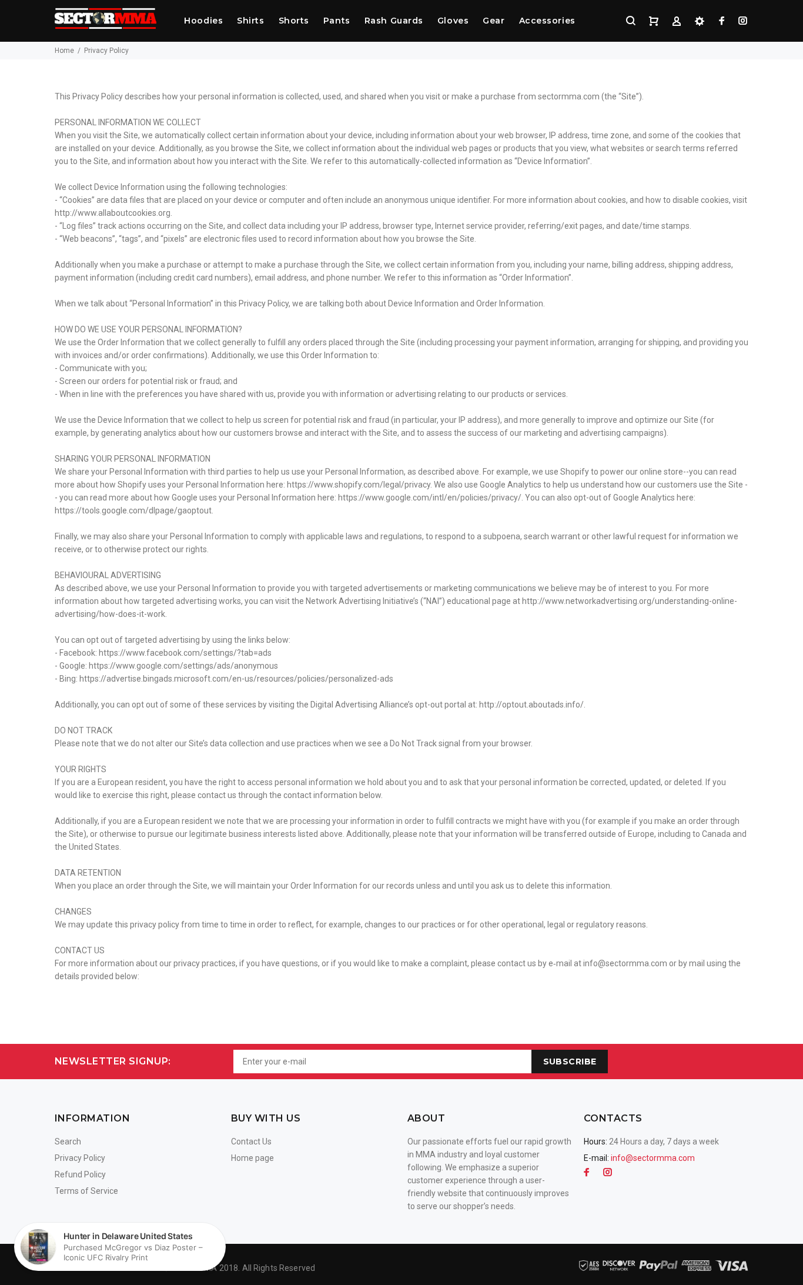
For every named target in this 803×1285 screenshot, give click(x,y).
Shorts (294, 20)
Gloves (453, 20)
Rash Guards (393, 20)
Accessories (547, 20)
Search (68, 1141)
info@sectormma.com (653, 1158)
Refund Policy (80, 1174)
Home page (252, 1158)
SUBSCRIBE (570, 1061)
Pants (336, 20)
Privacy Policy (80, 1158)
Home (64, 50)
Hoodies (203, 20)
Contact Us (251, 1141)
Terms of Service (86, 1191)
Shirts (250, 20)
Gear (493, 20)
